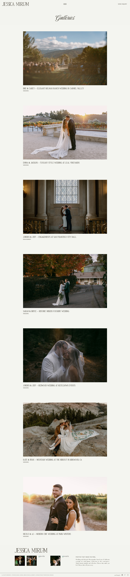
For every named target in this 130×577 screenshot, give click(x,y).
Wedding (26, 90)
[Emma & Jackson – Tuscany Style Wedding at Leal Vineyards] (65, 132)
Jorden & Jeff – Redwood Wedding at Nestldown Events (49, 385)
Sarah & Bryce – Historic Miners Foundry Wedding (46, 311)
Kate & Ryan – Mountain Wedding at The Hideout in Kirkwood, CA (52, 459)
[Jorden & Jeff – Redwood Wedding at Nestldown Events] (65, 355)
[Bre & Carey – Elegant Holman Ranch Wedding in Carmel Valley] (65, 58)
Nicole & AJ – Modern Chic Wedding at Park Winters (47, 534)
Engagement (27, 239)
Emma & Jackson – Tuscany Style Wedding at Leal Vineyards (51, 162)
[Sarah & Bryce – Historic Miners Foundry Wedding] (65, 281)
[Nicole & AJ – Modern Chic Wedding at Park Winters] (65, 504)
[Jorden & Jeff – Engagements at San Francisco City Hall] (65, 207)
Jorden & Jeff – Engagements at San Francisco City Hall (49, 237)
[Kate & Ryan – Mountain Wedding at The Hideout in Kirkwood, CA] (65, 430)
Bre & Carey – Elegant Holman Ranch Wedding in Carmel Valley (53, 88)
